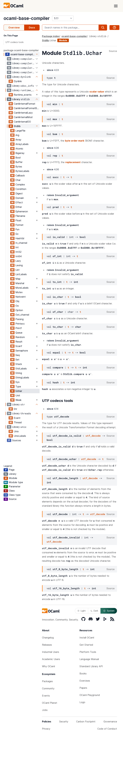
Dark (96, 610)
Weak (18, 399)
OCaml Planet (49, 702)
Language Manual (89, 659)
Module (63, 40)
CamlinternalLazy (23, 112)
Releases (47, 644)
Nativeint (20, 296)
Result (18, 341)
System (110, 610)
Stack (18, 364)
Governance (110, 721)
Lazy (18, 260)
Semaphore (21, 350)
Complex (20, 184)
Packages (47, 681)
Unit (17, 395)
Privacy (46, 728)
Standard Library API (91, 666)
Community (48, 688)
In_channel (21, 242)
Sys (17, 382)
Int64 (18, 256)
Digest (19, 193)
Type (18, 386)
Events (46, 695)
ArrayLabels (21, 144)
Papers (83, 687)
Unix (16, 431)
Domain (19, 197)
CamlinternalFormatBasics (26, 108)
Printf (18, 328)
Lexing (19, 265)
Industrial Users (50, 651)
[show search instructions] (114, 27)
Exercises (85, 680)
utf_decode (93, 435)
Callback (20, 175)
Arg (17, 135)
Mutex (19, 292)
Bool (18, 157)
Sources (16, 440)
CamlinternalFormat (24, 103)
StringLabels (22, 377)
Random (20, 337)
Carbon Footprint (85, 721)
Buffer (18, 162)
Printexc (20, 323)
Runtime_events (23, 94)
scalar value (96, 91)
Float (18, 220)
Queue (18, 332)
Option (19, 310)
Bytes (18, 166)
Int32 (18, 251)
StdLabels (21, 368)
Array (18, 139)
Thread (18, 422)
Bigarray (19, 153)
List (17, 269)
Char (18, 180)
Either (18, 206)
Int (17, 247)
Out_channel (22, 314)
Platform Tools (88, 651)
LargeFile (20, 130)
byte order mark (74, 140)
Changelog (48, 637)
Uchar (18, 390)
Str (15, 408)
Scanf (18, 346)
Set (17, 359)
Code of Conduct (107, 728)
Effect (19, 202)
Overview (14, 27)
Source (113, 51)
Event (17, 417)
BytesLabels (22, 171)
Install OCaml (87, 637)
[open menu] (115, 6)
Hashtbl (19, 238)
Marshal (19, 283)
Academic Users (51, 659)
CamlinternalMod (23, 117)
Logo (82, 702)
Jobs (45, 709)
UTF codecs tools (15, 42)
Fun (17, 229)
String (18, 373)
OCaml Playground (90, 695)
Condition (20, 188)
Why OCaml (48, 666)
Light (83, 610)
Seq (17, 355)
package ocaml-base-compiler (21, 50)
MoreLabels (21, 287)
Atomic (19, 148)
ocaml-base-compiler (27, 18)
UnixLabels (20, 435)
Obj (17, 301)
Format (19, 224)
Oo (17, 305)
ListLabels (21, 274)
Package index (50, 36)
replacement (73, 162)
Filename (20, 215)
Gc (17, 233)
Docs (32, 27)
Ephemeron (21, 211)
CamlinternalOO (22, 121)
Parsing (19, 319)
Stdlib (17, 126)
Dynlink (18, 81)
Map (17, 278)
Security (63, 721)
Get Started (86, 644)
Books (83, 673)
